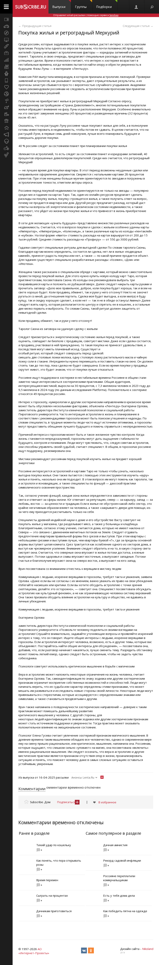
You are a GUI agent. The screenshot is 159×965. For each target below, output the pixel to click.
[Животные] (6, 121)
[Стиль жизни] (6, 101)
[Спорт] (6, 94)
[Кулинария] (6, 107)
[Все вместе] (6, 19)
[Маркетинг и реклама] (6, 134)
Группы (80, 7)
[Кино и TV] (6, 114)
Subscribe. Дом (40, 802)
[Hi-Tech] (6, 80)
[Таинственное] (6, 141)
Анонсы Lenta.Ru (82, 777)
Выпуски (58, 7)
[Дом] (6, 128)
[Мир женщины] (6, 46)
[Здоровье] (6, 87)
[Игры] (6, 148)
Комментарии (31, 788)
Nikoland (147, 949)
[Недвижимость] (6, 67)
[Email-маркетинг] (6, 155)
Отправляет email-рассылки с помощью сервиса (85, 15)
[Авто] (6, 26)
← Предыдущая (34, 26)
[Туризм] (6, 33)
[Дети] (6, 73)
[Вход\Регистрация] (136, 7)
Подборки (104, 7)
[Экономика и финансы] (6, 60)
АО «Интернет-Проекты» (33, 951)
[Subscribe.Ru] (30, 7)
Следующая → (138, 26)
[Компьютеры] (6, 40)
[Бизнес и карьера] (6, 53)
